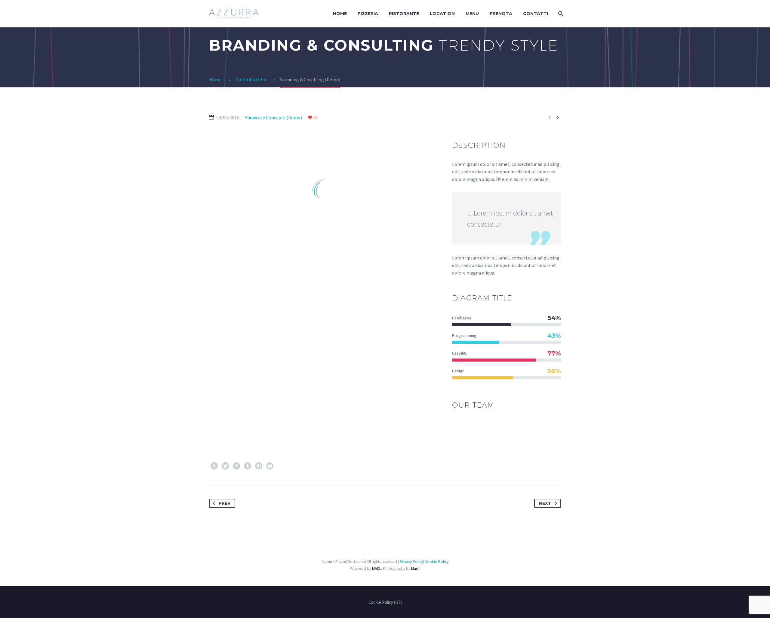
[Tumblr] (247, 466)
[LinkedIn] (258, 466)
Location (442, 13)
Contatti (535, 13)
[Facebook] (214, 466)
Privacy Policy (411, 561)
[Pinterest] (236, 466)
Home (340, 13)
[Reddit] (269, 466)
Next (545, 503)
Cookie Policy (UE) (385, 602)
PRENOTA (501, 13)
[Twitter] (225, 466)
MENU (472, 13)
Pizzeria (368, 13)
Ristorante (404, 13)
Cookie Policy (436, 561)
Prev (224, 503)
